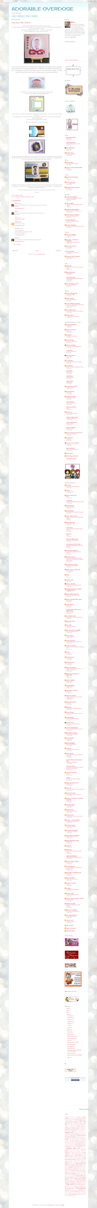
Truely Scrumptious (75, 1191)
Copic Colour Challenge (70, 1130)
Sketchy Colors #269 (70, 154)
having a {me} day (70, 640)
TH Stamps (71, 1187)
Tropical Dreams (70, 401)
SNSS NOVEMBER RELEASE (72, 718)
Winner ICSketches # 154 (71, 836)
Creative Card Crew (70, 182)
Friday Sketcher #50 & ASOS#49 (74, 1055)
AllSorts (78, 1116)
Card (83, 1125)
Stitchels (79, 1183)
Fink (16, 237)
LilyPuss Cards (70, 579)
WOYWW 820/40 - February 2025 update (74, 512)
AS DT (84, 1119)
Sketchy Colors (70, 152)
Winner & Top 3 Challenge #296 (73, 242)
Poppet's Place (69, 809)
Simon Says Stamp (69, 1177)
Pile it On (82, 1170)
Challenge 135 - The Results (72, 252)
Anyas (76, 1118)
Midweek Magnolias (71, 220)
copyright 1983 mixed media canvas (73, 641)
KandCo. (72, 1155)
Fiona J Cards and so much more (74, 432)
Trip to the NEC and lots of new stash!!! (74, 816)
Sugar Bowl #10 (70, 1046)
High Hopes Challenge (75, 1151)
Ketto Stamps (78, 1155)
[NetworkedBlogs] (75, 1077)
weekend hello (69, 681)
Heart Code (68, 331)
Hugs (67, 676)
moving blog (68, 800)
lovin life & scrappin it (71, 772)
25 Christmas (69, 392)
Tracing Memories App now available (74, 361)
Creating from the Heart (71, 564)
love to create (69, 635)
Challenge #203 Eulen (71, 285)
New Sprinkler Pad (70, 523)
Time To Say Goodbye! (71, 826)
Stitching (84, 1183)
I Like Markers (69, 360)
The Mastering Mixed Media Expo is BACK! (75, 501)
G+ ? (67, 576)
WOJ (85, 1194)
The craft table (69, 925)
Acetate (66, 1116)
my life (77, 1166)
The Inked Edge (70, 738)
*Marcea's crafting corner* (72, 539)
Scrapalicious (69, 437)
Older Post (58, 250)
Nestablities (70, 1167)
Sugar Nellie (69, 370)
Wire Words (80, 1194)
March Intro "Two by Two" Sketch (73, 595)
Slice (72, 1178)
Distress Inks (81, 1142)
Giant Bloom (74, 1146)
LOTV (75, 1158)
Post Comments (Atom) (40, 254)
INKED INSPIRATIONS (71, 856)
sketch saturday (70, 298)
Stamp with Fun (80, 1181)
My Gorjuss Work (70, 877)
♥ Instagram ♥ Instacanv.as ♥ (72, 821)
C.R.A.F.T (66, 1125)
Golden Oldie (69, 382)
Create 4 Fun (72, 1135)
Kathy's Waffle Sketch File (72, 594)
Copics (67, 1132)
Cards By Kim (69, 350)
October (69, 1019)
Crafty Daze (69, 849)
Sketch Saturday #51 (71, 1038)
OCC (76, 1167)
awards (75, 1121)
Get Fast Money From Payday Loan (73, 794)
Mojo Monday (69, 162)
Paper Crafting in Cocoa (72, 516)
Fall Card (68, 884)
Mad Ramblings (70, 510)
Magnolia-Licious (77, 1160)
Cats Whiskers (69, 365)
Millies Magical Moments (72, 456)
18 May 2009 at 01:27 (19, 241)
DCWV (82, 1141)
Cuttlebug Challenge (76, 1139)
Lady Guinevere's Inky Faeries (73, 544)
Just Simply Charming (71, 915)
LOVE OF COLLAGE (71, 695)
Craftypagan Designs (71, 396)
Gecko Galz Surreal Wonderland (73, 486)
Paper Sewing (82, 1169)
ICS (83, 1151)
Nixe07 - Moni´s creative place (73, 569)
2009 (67, 1014)
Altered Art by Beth (70, 903)
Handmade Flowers (75, 1149)
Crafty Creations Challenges (72, 214)
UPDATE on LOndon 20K (71, 433)
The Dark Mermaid (70, 866)
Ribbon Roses (79, 1174)
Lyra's (80, 1158)
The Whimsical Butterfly (72, 830)
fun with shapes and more (72, 283)
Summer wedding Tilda (71, 744)
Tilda (68, 1190)
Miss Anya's (28, 196)
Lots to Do (71, 1158)
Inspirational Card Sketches (72, 835)
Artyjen (68, 574)
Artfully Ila (68, 845)
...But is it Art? (69, 920)
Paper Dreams (69, 453)
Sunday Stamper (80, 1184)
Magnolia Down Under (82, 1159)
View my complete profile (70, 37)
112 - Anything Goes (70, 183)
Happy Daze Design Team (72, 782)
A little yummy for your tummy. (72, 449)
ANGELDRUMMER (70, 743)
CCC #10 (69, 1040)
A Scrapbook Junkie (71, 616)
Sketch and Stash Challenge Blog (74, 167)
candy (71, 1125)
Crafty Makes (69, 500)
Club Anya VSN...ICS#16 (72, 1042)
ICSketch (35, 93)
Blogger (62, 1205)
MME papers (67, 1164)
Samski (68, 490)
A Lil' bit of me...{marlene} (72, 443)
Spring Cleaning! (69, 423)
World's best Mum (70, 377)
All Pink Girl (69, 412)
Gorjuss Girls (71, 1148)
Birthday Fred (69, 138)
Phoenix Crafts (69, 893)
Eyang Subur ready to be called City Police (75, 789)
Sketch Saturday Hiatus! (71, 299)
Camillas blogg (70, 340)
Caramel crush (69, 815)
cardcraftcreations (70, 805)
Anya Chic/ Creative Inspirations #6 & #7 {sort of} (74, 1051)
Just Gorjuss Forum (76, 1153)
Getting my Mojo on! (70, 636)
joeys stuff (68, 625)
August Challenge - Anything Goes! (73, 210)
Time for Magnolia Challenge (73, 303)
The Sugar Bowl (70, 251)
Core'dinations (76, 1132)
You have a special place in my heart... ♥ (74, 713)
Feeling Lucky (69, 600)
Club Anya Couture (71, 1044)
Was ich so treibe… (70, 612)
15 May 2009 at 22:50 (19, 219)
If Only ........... (69, 652)
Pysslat (67, 408)
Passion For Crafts (70, 793)
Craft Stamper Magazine (72, 550)
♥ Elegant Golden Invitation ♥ (72, 565)
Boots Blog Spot (70, 505)
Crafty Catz (68, 265)
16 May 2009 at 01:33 (19, 225)
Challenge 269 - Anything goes (72, 316)
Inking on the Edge (70, 345)
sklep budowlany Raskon (71, 811)
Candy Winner (77, 1125)
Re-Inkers (69, 1174)
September (70, 1021)
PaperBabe (68, 334)
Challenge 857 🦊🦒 (70, 294)
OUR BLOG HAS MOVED (71, 762)
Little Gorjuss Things (71, 458)
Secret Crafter (69, 527)
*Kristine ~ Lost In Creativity (73, 820)
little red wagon (70, 203)
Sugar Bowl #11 (70, 1034)
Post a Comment (17, 244)
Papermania (67, 1170)
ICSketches (22, 196)
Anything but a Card (70, 257)
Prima (79, 1171)
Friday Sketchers (78, 1145)
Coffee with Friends (70, 507)
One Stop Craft (81, 1167)
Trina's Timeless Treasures (72, 861)
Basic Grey (82, 1121)
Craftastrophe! (69, 325)
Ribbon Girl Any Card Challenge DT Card (74, 367)
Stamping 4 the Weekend (70, 1183)
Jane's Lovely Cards (71, 329)
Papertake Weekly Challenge (73, 187)
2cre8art (68, 777)
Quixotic (78, 1173)
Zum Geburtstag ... (70, 570)
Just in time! (70, 1032)
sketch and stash (78, 1177)
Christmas (67, 1128)
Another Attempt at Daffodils (72, 734)
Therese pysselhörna (71, 407)
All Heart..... (68, 691)
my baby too (68, 874)
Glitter (85, 1146)
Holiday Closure (69, 784)
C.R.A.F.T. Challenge (71, 234)
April (69, 1057)
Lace (71, 1156)
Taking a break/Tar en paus (72, 879)
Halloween (67, 1149)
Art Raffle (68, 888)
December (70, 1015)
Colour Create (74, 1129)
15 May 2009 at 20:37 (19, 208)
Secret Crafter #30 (71, 1053)
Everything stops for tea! (71, 351)
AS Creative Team (78, 1119)
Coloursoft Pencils (81, 1129)
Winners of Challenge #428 (72, 216)
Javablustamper (70, 717)
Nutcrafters (68, 707)
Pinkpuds (68, 748)
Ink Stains (68, 485)
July (69, 1025)
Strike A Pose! (69, 149)
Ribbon (74, 1174)
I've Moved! (68, 439)
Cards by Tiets (69, 381)
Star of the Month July (70, 235)
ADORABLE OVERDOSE (42, 9)
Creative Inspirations (71, 1136)
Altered (72, 1118)
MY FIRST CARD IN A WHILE (72, 540)
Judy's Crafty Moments (71, 422)
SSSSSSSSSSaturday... (71, 626)
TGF (66, 1187)
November (70, 1017)
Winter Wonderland (70, 142)
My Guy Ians (71, 1166)
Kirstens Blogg (69, 712)
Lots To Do (68, 788)
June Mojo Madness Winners (72, 163)
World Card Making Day (70, 1195)
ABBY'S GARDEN (70, 680)
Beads (81, 1122)
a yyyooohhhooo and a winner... (72, 749)
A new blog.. (68, 444)
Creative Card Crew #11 (72, 1036)
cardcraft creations (70, 804)
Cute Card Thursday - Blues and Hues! (74, 729)
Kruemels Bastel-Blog (71, 324)
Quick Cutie (69, 1030)
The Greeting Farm (70, 277)
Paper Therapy (69, 753)
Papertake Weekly (74, 1170)
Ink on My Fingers (70, 147)
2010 (67, 1012)
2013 (67, 1010)
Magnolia (74, 1159)
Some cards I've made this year (72, 911)
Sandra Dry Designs (71, 667)
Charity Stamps (80, 1126)
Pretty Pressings (70, 391)
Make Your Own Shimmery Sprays (73, 778)
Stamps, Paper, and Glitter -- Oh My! (74, 898)
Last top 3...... (69, 168)
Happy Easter (69, 739)
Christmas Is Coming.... (71, 397)
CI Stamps (82, 1128)
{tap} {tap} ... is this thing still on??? (73, 723)
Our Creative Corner (71, 310)
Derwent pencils (67, 1142)
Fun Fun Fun (69, 188)
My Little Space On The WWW (73, 630)
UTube (27, 16)
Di (15, 211)
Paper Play (75, 1169)
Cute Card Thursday (71, 246)
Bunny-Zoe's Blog (70, 621)
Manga (66, 1162)
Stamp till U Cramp (70, 766)
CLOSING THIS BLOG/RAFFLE (72, 889)
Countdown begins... (70, 921)
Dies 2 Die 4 (74, 1142)
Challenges (73, 1126)
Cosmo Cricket (83, 1132)
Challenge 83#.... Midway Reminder (73, 708)
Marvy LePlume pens (74, 1162)
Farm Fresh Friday (70, 1145)
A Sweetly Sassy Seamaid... (72, 336)
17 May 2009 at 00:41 (19, 235)
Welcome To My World (71, 910)
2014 (67, 1008)
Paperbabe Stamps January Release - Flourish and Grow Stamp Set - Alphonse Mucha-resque (74, 559)
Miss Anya (72, 1163)
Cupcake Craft (68, 1138)
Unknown (17, 221)
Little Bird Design (70, 931)
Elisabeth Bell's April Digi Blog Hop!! (73, 857)
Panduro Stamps (68, 1169)
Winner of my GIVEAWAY (71, 341)
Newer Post (15, 250)
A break (67, 773)
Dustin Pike (67, 1143)
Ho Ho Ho (68, 653)
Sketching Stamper (70, 557)
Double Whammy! (71, 1048)
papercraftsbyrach (70, 448)
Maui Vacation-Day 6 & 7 (71, 403)
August (69, 1023)
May (69, 1029)
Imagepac (73, 1152)
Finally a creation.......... (71, 428)
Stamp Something (70, 1181)
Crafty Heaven (69, 376)
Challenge (66, 1126)
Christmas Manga (75, 1128)
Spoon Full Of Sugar (80, 1178)
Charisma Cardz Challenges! (73, 256)
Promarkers (72, 1173)
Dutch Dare (72, 1143)
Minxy (74, 22)
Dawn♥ (16, 203)
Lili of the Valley (77, 1156)
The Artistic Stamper (79, 1187)
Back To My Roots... (70, 899)
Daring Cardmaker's (74, 1141)
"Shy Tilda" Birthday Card (71, 418)
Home (14, 16)
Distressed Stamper (71, 427)
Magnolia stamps (69, 1160)
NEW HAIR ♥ (69, 841)
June (69, 1027)
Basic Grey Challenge (72, 1122)
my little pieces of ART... (72, 386)
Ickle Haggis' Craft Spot (71, 690)
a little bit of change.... (70, 387)
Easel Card (78, 1143)
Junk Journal (69, 605)
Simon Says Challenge (71, 196)
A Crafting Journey (70, 825)
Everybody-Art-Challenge (72, 177)
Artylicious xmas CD (69, 1119)
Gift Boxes (80, 1146)
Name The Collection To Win (72, 631)
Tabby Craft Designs (71, 928)
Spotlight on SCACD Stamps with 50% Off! (75, 226)
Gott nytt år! (68, 703)
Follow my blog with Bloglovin (71, 60)
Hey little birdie (69, 372)
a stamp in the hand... (71, 645)
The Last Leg (69, 663)
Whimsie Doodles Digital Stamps (74, 599)
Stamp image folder (70, 1180)
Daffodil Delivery (69, 686)
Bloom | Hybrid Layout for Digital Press (74, 617)
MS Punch (81, 1164)
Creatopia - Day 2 (70, 491)
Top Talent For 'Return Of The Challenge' (74, 311)
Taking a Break (69, 273)
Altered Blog (34, 16)
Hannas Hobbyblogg (71, 702)
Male (83, 1160)
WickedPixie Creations (71, 732)
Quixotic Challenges (71, 225)
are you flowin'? (70, 722)
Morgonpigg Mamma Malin (72, 840)
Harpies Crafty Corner (71, 495)
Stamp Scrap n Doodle (81, 1180)
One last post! (69, 247)
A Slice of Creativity (71, 883)
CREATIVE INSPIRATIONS (72, 209)
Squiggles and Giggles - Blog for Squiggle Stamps (74, 589)
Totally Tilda (67, 1191)
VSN (33, 196)
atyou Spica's (69, 1121)
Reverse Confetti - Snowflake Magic (73, 346)
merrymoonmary (51, 1205)
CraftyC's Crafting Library (72, 417)
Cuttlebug (67, 1139)
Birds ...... (68, 496)
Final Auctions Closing (71, 916)
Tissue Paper (73, 1190)
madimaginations (70, 662)
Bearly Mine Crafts (70, 522)
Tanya (67, 535)
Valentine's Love (69, 862)
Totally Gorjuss (70, 315)
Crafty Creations (70, 604)
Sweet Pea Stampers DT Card (72, 894)
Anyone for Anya (82, 1118)
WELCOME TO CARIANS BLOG (73, 872)
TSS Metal (82, 1191)
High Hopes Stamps (71, 137)
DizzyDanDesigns (70, 685)
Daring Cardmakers (70, 272)
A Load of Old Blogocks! (72, 727)
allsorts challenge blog (71, 293)
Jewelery (78, 1152)
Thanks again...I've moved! (71, 831)
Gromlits (82, 1148)
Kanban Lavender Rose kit (71, 413)
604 (67, 178)
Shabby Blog (20, 16)
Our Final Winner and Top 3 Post (73, 143)
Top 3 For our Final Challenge (72, 221)
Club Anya (17, 196)
